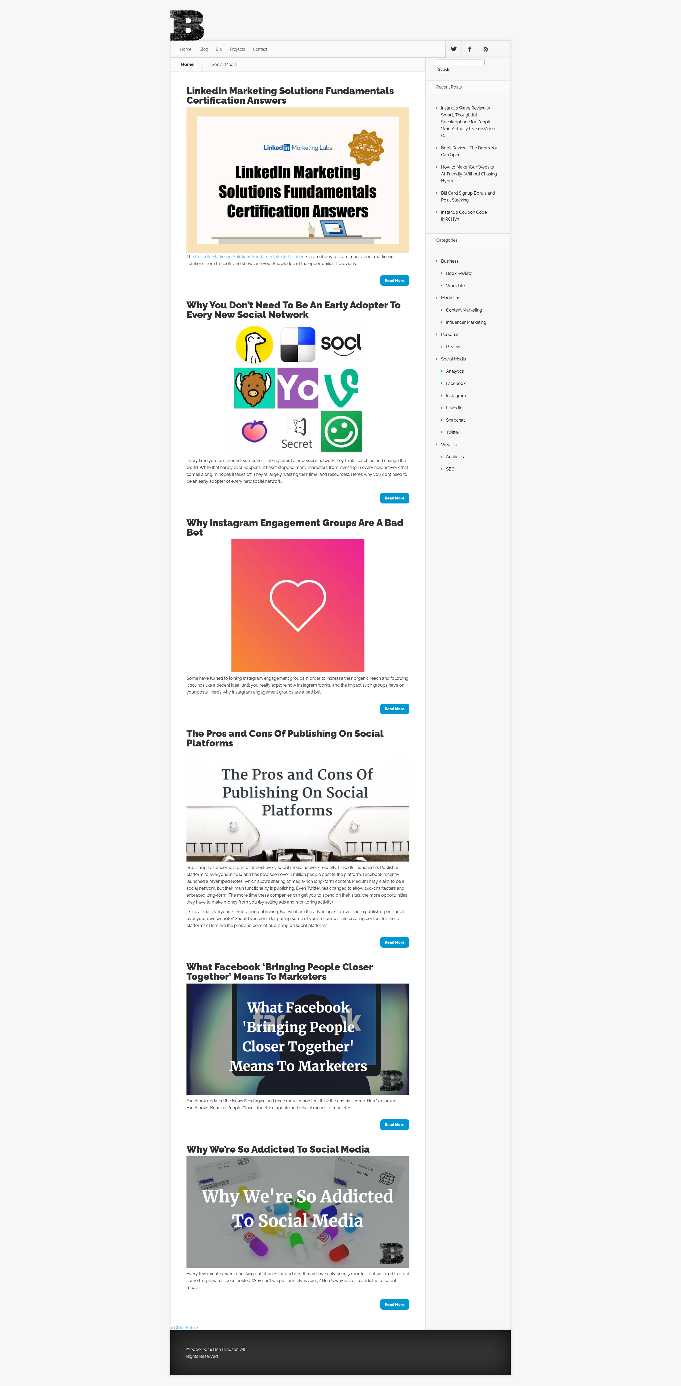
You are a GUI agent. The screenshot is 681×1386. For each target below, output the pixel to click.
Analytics (455, 371)
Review (453, 346)
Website (449, 444)
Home (186, 49)
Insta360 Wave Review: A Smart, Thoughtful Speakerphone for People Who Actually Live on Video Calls (468, 122)
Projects (237, 49)
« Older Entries (185, 1327)
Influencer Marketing (466, 322)
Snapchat (455, 420)
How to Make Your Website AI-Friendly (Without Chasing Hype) (469, 174)
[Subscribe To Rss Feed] (486, 49)
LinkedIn (454, 407)
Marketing (450, 297)
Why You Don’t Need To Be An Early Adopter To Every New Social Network (293, 309)
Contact (260, 49)
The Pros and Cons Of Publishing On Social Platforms (284, 738)
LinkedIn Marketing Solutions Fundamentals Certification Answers (290, 95)
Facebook (456, 383)
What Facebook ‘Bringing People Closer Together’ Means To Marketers (279, 971)
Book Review (459, 273)
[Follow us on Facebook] (470, 49)
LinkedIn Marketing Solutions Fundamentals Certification (249, 256)
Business (450, 261)
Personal (449, 334)
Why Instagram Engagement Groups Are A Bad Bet (295, 527)
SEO (450, 469)
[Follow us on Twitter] (454, 49)
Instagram (456, 395)
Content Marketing (464, 310)
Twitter (452, 432)
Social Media (453, 359)
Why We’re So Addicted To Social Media (278, 1149)
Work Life (455, 285)
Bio (219, 49)
